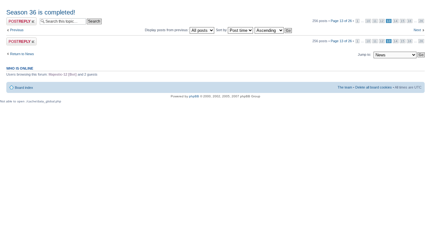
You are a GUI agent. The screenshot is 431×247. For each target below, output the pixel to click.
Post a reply (15, 19)
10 (368, 21)
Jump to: (364, 54)
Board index (24, 87)
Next (417, 30)
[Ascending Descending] (273, 30)
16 (409, 21)
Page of (341, 21)
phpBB (194, 96)
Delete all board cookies (373, 87)
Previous (17, 30)
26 (421, 21)
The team (345, 87)
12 (382, 21)
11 (375, 21)
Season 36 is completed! (40, 12)
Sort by (222, 30)
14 (396, 21)
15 (402, 21)
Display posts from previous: (167, 30)
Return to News (22, 54)
